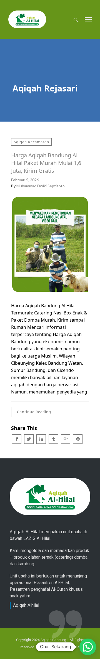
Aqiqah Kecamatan (31, 141)
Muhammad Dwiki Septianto (40, 185)
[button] (87, 647)
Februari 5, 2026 (25, 179)
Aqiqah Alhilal (26, 605)
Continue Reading (34, 411)
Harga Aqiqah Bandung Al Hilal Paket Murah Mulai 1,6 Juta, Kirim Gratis (46, 162)
